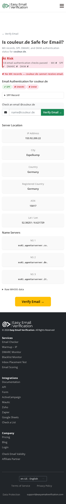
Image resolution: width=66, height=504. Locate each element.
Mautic (6, 402)
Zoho (5, 407)
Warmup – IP (9, 347)
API (4, 387)
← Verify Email (10, 33)
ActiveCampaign (11, 397)
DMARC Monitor (11, 352)
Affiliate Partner (11, 459)
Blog (4, 442)
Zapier (5, 412)
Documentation (11, 382)
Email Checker (10, 342)
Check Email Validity (13, 454)
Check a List (9, 422)
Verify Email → (52, 112)
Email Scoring (10, 367)
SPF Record (13, 95)
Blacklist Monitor (12, 357)
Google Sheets (10, 417)
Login (5, 447)
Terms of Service (20, 485)
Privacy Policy (44, 485)
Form (5, 392)
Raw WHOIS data (14, 289)
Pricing (6, 437)
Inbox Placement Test (14, 362)
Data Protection (11, 494)
